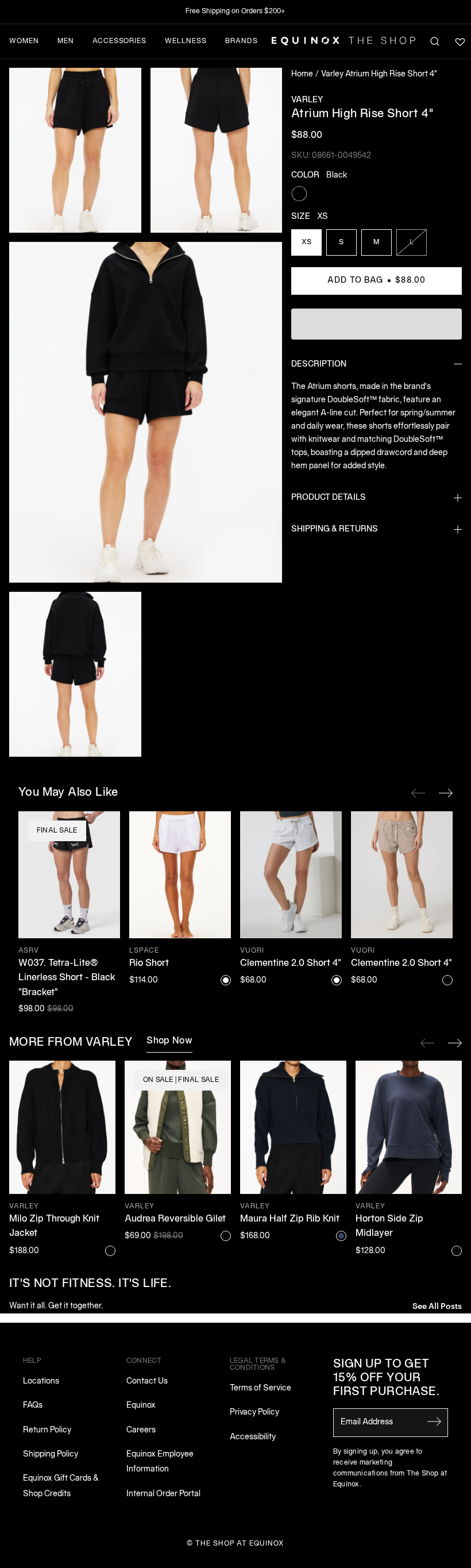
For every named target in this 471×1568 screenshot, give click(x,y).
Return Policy (47, 1430)
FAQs (33, 1405)
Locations (41, 1381)
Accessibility (253, 1437)
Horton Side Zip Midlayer (389, 1226)
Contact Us (147, 1381)
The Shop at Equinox (239, 1543)
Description (318, 364)
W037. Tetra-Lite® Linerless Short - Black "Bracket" (66, 978)
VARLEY (307, 100)
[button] (75, 150)
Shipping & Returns (334, 529)
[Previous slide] (427, 1042)
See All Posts (437, 1305)
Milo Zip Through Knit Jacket (54, 1226)
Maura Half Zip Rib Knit (289, 1219)
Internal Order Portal (163, 1494)
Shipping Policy (50, 1454)
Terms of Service (260, 1388)
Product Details (328, 498)
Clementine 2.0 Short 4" (290, 964)
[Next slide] (455, 1042)
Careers (141, 1430)
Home (302, 74)
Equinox (141, 1405)
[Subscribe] (434, 1421)
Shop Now (169, 1041)
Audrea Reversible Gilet (175, 1219)
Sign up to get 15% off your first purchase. (386, 1378)
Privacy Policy (254, 1412)
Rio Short (149, 964)
